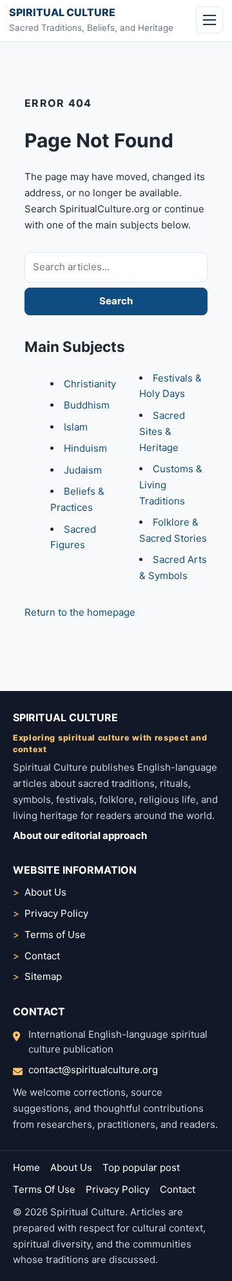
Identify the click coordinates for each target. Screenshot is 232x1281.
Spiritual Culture (62, 12)
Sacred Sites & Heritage (162, 431)
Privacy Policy (56, 913)
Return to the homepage (79, 612)
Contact (42, 956)
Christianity (90, 384)
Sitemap (43, 976)
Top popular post (141, 1167)
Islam (76, 427)
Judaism (83, 470)
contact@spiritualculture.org (93, 1070)
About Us (45, 892)
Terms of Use (55, 934)
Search (116, 301)
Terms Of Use (44, 1189)
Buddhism (87, 405)
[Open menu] (209, 19)
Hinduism (85, 448)
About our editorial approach (80, 835)
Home (26, 1167)
